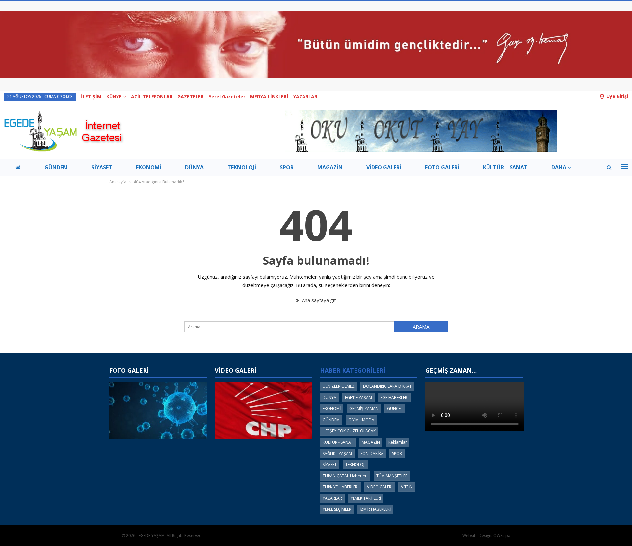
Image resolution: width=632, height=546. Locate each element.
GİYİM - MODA (361, 420)
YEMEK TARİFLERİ (366, 498)
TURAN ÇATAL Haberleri (345, 476)
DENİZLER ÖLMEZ (339, 386)
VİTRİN (407, 487)
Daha (558, 167)
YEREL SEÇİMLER (337, 509)
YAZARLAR (305, 96)
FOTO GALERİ (442, 167)
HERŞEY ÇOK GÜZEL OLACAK (349, 431)
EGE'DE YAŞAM (358, 397)
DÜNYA (194, 167)
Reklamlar (397, 442)
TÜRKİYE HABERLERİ (340, 487)
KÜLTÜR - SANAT (338, 442)
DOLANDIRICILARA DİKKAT (387, 386)
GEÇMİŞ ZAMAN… (451, 370)
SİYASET (102, 167)
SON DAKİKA (371, 453)
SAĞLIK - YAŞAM (337, 453)
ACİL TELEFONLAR (151, 96)
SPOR (287, 167)
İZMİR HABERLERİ (375, 509)
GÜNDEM (56, 167)
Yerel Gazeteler (227, 96)
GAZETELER (190, 96)
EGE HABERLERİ (394, 397)
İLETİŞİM (91, 96)
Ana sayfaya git (318, 300)
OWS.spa (501, 535)
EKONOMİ (148, 167)
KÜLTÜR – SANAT (505, 167)
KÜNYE (113, 96)
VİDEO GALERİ (383, 167)
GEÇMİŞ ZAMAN (364, 408)
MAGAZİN (330, 167)
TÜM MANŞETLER (392, 476)
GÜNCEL (395, 408)
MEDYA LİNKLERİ (269, 96)
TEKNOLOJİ (241, 167)
